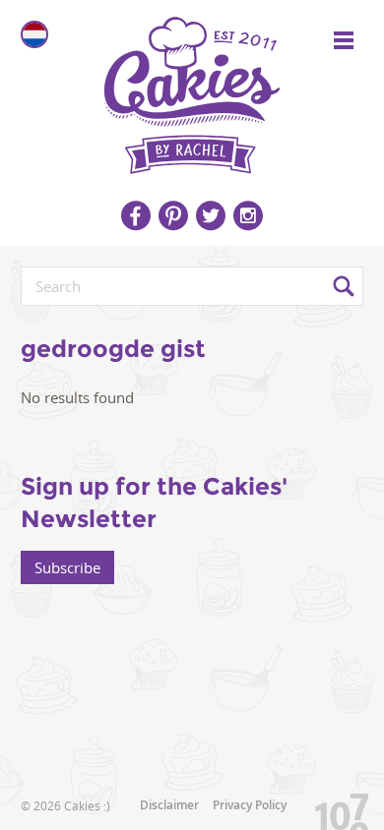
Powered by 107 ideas (335, 808)
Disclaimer (169, 805)
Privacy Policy (250, 805)
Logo (192, 88)
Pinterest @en (173, 215)
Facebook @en (136, 215)
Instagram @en (248, 215)
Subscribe (67, 567)
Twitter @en (210, 215)
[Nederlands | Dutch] (34, 34)
